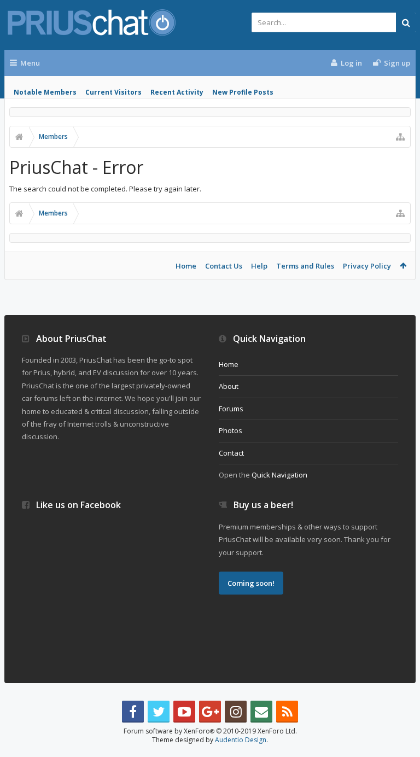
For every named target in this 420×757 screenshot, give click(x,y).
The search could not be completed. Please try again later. (105, 189)
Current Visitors (113, 92)
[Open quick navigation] (400, 136)
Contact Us (223, 266)
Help (259, 266)
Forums (231, 409)
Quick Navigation (279, 475)
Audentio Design (240, 739)
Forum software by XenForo (210, 731)
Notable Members (45, 92)
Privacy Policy (367, 266)
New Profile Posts (242, 92)
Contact (231, 453)
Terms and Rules (305, 266)
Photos (230, 430)
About (228, 386)
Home (186, 266)
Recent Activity (176, 92)
